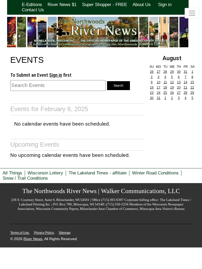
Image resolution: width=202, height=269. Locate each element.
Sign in (164, 4)
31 (185, 72)
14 (185, 82)
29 (172, 72)
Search (118, 85)
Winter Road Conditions (155, 172)
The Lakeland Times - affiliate (98, 172)
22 (192, 87)
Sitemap (64, 233)
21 (185, 87)
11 (165, 82)
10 (158, 82)
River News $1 (62, 4)
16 (152, 87)
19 (172, 87)
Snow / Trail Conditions (25, 178)
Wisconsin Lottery (45, 172)
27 (158, 72)
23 (152, 93)
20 (179, 87)
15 (192, 82)
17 (158, 87)
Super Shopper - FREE (104, 4)
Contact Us (33, 9)
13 (179, 82)
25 (165, 93)
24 (158, 93)
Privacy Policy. (44, 233)
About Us (142, 4)
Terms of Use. (20, 233)
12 (172, 82)
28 (165, 72)
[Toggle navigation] (192, 13)
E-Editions (32, 4)
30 (179, 72)
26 (152, 72)
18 (165, 87)
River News (32, 239)
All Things (12, 172)
